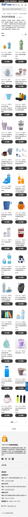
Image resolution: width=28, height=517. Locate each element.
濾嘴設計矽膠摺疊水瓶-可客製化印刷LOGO (6, 270)
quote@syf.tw (12, 506)
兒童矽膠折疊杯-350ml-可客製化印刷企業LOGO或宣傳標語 (6, 355)
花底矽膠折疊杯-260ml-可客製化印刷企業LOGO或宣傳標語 (6, 109)
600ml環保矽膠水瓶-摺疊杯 (20, 409)
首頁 (4, 13)
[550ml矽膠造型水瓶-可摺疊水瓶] (7, 314)
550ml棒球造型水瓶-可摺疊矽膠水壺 (6, 409)
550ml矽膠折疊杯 (6, 188)
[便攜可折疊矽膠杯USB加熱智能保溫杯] (21, 72)
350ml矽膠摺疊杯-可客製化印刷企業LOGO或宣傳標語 (20, 136)
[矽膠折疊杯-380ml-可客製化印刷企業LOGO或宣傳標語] (21, 232)
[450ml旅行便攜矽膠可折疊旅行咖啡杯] (7, 125)
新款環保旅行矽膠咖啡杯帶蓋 (6, 215)
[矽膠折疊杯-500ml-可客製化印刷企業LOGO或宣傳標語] (21, 178)
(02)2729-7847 (9, 489)
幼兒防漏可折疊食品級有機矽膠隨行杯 (20, 382)
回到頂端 (14, 428)
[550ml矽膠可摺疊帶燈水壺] (7, 371)
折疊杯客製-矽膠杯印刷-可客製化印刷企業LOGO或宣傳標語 (20, 108)
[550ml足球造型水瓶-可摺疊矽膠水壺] (21, 259)
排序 (3, 33)
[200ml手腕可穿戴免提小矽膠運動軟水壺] (21, 288)
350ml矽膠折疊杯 (6, 242)
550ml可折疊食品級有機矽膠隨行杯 (20, 162)
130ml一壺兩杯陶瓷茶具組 (6, 82)
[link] (6, 422)
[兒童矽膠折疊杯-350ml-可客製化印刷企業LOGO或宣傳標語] (7, 343)
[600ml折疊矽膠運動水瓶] (21, 45)
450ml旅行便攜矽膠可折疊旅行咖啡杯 (6, 135)
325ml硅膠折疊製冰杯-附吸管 (6, 55)
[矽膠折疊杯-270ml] (21, 343)
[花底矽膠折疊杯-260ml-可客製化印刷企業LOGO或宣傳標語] (7, 96)
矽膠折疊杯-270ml (20, 353)
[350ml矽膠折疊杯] (7, 232)
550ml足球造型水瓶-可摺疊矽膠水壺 (20, 269)
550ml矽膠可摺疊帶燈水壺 (6, 382)
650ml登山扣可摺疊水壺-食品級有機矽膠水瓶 (20, 325)
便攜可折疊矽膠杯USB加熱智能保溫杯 (21, 82)
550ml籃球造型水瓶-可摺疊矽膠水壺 (20, 215)
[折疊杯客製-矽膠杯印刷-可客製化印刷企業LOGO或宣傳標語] (21, 96)
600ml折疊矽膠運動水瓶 (20, 55)
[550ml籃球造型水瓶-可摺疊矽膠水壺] (21, 205)
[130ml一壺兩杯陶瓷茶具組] (7, 72)
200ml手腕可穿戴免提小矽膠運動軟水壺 (20, 298)
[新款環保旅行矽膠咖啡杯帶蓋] (7, 205)
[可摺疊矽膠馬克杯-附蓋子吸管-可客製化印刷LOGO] (7, 152)
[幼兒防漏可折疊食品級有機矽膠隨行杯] (21, 371)
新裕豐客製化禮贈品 (9, 513)
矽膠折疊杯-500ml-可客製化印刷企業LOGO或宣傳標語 (20, 190)
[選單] (25, 5)
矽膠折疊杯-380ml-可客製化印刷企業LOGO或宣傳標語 (20, 243)
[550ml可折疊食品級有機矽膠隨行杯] (21, 152)
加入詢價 (7, 61)
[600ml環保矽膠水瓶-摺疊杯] (21, 398)
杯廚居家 (9, 13)
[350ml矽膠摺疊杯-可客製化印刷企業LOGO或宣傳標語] (21, 125)
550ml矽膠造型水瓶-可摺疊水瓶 (6, 324)
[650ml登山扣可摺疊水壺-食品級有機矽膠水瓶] (21, 314)
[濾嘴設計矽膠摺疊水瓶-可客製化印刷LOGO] (7, 259)
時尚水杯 (15, 13)
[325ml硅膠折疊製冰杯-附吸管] (7, 44)
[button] (22, 5)
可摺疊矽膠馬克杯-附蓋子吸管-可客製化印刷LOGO (6, 163)
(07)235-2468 (9, 480)
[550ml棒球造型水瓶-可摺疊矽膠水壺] (7, 398)
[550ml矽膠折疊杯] (7, 178)
